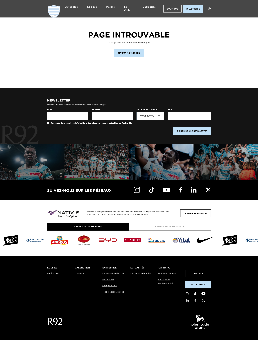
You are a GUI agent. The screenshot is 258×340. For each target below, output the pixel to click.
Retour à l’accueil (129, 53)
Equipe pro (52, 273)
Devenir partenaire (195, 213)
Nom (49, 109)
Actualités (71, 7)
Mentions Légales (167, 273)
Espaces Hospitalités (113, 273)
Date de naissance (147, 109)
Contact (198, 273)
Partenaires (108, 280)
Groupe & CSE (109, 286)
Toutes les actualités (140, 273)
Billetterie (198, 284)
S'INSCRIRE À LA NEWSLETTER (192, 131)
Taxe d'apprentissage (113, 292)
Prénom (96, 109)
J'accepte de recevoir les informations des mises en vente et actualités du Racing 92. (91, 123)
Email (171, 109)
